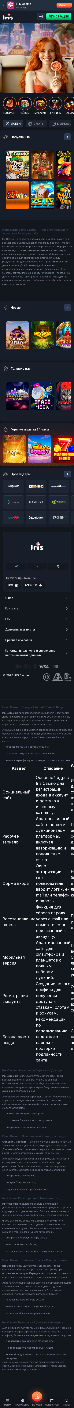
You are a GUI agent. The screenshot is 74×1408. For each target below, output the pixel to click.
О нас (9, 597)
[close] (3, 5)
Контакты (12, 608)
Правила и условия (18, 640)
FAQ (7, 619)
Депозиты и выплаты (20, 629)
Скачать (64, 5)
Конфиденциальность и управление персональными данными (30, 653)
